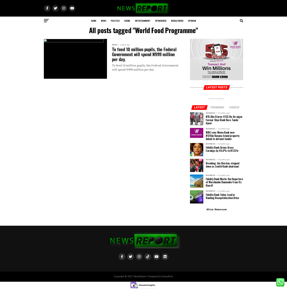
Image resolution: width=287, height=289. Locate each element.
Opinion (192, 20)
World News (177, 20)
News (103, 20)
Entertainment (142, 20)
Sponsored (160, 20)
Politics (115, 20)
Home (93, 20)
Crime (127, 20)
